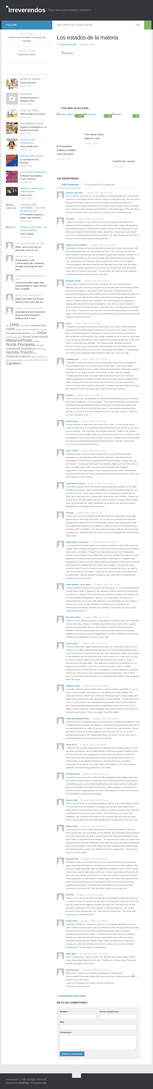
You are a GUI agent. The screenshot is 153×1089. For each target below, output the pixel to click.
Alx (44, 1083)
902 (7, 326)
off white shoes (73, 774)
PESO (37, 345)
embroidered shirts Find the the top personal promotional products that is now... (30, 315)
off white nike (72, 859)
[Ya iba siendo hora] (12, 144)
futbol (42, 333)
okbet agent (71, 954)
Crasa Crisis (26, 195)
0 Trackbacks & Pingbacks (100, 184)
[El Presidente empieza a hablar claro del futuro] (70, 127)
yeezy (68, 323)
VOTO (41, 360)
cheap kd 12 (71, 744)
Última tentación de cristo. (32, 114)
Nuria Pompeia (20, 344)
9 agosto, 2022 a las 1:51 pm (93, 421)
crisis (10, 329)
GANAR (9, 337)
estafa (44, 329)
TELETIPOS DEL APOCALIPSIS (75, 25)
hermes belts (72, 800)
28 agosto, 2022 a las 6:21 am (95, 774)
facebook (33, 333)
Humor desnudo (28, 82)
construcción (38, 325)
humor (27, 336)
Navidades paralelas (31, 188)
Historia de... (27, 94)
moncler (69, 395)
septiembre (13, 356)
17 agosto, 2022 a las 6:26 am (104, 542)
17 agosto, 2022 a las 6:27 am (96, 617)
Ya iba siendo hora (29, 146)
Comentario (66, 1032)
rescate (43, 349)
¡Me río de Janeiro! (30, 79)
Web (62, 1022)
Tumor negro (27, 192)
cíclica (24, 329)
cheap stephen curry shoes (78, 584)
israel (34, 336)
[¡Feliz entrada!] (12, 231)
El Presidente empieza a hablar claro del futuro (66, 150)
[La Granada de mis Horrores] (12, 160)
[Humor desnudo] (12, 84)
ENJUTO (38, 329)
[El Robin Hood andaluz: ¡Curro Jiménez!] (12, 177)
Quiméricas (28, 348)
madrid (43, 336)
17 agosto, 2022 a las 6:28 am (95, 686)
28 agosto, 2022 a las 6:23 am (93, 826)
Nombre (64, 1011)
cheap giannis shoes (75, 483)
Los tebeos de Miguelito (33, 172)
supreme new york (74, 193)
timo (45, 357)
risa (35, 353)
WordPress (23, 1083)
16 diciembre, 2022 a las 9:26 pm (96, 970)
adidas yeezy (72, 826)
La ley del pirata (29, 110)
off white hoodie (73, 281)
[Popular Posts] (13, 71)
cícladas (18, 329)
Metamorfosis (19, 340)
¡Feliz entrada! (27, 234)
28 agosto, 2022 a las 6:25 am (93, 921)
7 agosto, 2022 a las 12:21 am (90, 219)
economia (30, 329)
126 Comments (70, 184)
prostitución (13, 348)
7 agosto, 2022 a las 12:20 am (98, 193)
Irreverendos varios (31, 123)
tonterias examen (16, 360)
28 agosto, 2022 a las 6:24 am (94, 859)
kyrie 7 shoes (72, 451)
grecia (14, 337)
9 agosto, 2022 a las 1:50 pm (89, 395)
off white (70, 895)
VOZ (46, 360)
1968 (14, 324)
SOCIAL (34, 357)
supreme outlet (73, 686)
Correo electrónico (110, 1011)
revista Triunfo (19, 352)
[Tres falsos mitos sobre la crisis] (98, 121)
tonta (8, 360)
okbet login (89, 963)
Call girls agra (72, 970)
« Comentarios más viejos (71, 996)
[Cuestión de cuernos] (125, 135)
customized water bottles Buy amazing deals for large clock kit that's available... (31, 285)
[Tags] (27, 71)
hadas (19, 337)
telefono (40, 357)
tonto (25, 360)
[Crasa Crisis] (12, 191)
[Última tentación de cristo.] (12, 113)
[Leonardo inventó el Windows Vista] (12, 99)
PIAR (42, 345)
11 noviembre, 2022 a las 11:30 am (94, 954)
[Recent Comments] (41, 71)
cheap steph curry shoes (77, 542)
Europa (10, 333)
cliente (27, 326)
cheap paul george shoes (77, 718)
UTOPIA (35, 360)
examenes (23, 333)
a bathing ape (72, 359)
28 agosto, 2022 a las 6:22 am (93, 800)
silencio (26, 356)
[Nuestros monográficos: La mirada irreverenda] (12, 128)
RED (38, 349)
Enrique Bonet (68, 44)
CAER (21, 326)
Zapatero (13, 363)
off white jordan (73, 617)
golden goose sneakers (76, 245)
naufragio (36, 341)
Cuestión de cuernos (123, 161)
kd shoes (70, 219)
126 (138, 25)
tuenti (29, 360)
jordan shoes (72, 421)
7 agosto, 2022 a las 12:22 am (87, 323)
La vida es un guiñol (31, 227)
